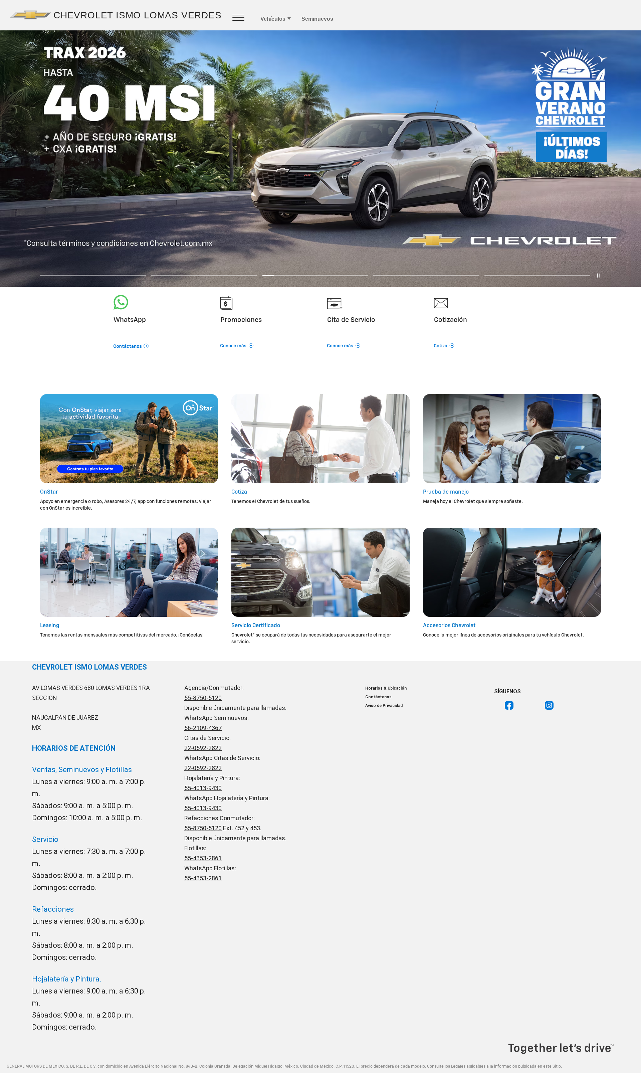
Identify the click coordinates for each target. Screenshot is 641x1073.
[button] (160, 337)
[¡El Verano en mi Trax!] (320, 158)
